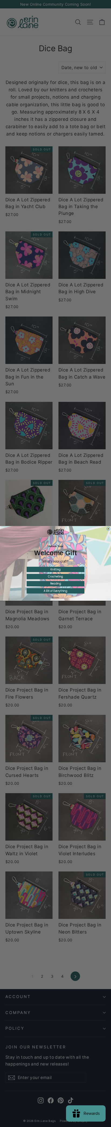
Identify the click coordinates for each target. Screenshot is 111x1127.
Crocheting (55, 577)
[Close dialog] (108, 529)
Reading (55, 584)
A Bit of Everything (55, 591)
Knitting (55, 569)
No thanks (55, 598)
